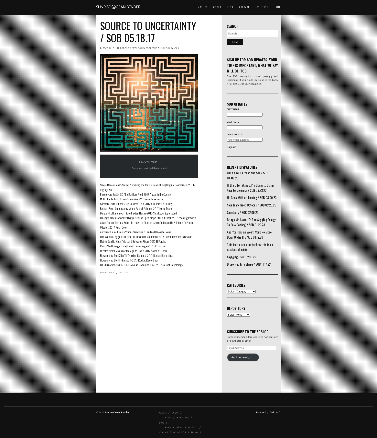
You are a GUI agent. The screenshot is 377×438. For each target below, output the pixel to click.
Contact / (166, 432)
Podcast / (195, 427)
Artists (202, 7)
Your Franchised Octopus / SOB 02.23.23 (251, 205)
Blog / (164, 422)
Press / (170, 427)
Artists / (165, 412)
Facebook (261, 412)
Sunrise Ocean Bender (117, 412)
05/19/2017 (108, 48)
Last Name (233, 122)
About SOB (261, 7)
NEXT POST (123, 272)
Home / (197, 432)
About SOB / (182, 432)
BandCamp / (185, 417)
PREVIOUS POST (107, 272)
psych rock (138, 48)
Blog (230, 7)
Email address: (235, 134)
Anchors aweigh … (243, 357)
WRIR (176, 48)
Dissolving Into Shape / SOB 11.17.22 (249, 264)
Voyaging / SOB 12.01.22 (241, 257)
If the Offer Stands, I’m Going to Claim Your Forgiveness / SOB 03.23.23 (250, 188)
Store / (170, 417)
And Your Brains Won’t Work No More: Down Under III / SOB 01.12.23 (249, 235)
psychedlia (151, 48)
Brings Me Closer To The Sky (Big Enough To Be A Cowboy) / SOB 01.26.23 (251, 222)
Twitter (274, 412)
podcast (124, 48)
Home (277, 7)
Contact (244, 7)
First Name (233, 109)
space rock (165, 48)
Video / (182, 427)
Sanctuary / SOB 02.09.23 (242, 212)
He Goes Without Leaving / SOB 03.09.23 (251, 197)
